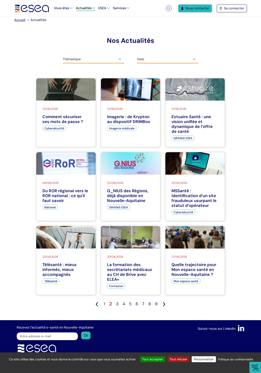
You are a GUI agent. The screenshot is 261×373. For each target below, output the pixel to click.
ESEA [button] (102, 8)
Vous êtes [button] (62, 8)
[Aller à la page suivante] (164, 303)
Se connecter (234, 8)
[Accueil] (32, 8)
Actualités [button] (84, 8)
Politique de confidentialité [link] (235, 359)
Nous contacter (197, 8)
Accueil (19, 20)
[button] (169, 8)
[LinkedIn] (241, 328)
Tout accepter (152, 359)
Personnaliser (204, 359)
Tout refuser (178, 359)
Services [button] (120, 8)
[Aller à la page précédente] (97, 303)
